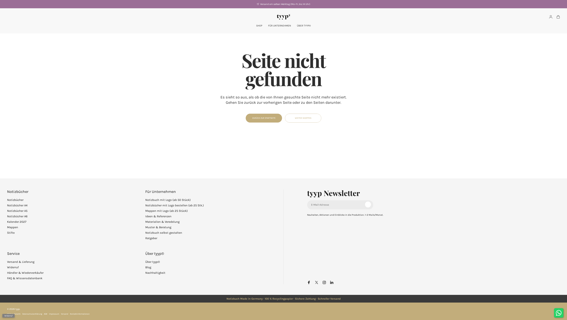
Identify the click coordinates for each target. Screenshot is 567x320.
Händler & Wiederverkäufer (25, 272)
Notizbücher (15, 200)
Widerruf (13, 267)
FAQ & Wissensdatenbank (24, 278)
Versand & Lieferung (20, 262)
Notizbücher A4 (17, 205)
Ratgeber (151, 238)
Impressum (54, 314)
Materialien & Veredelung (162, 221)
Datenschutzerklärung (32, 314)
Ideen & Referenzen (158, 216)
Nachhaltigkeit (155, 272)
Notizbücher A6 (17, 216)
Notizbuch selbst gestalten (163, 232)
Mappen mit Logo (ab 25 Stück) (166, 211)
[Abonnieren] (368, 204)
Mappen (12, 227)
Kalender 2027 (16, 221)
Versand (64, 314)
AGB (45, 314)
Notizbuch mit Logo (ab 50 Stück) (168, 200)
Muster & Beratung (158, 227)
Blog (148, 267)
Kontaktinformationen (80, 314)
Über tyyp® (152, 262)
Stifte (11, 232)
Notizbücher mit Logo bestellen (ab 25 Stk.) (174, 205)
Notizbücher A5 (17, 211)
